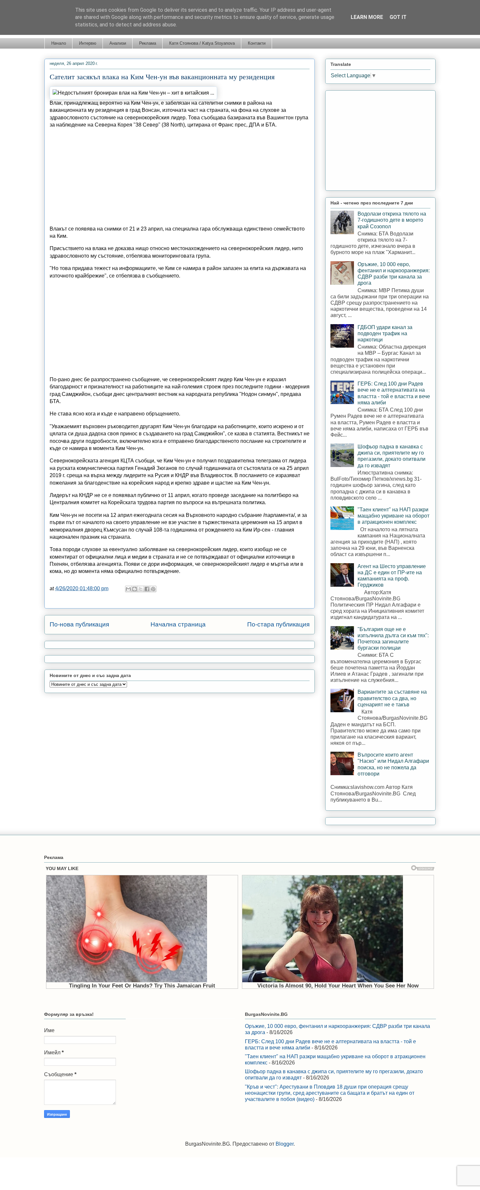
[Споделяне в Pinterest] (153, 589)
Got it (398, 17)
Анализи (117, 43)
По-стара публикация (278, 624)
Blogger (285, 1144)
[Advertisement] (180, 174)
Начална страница (178, 624)
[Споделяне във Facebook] (147, 589)
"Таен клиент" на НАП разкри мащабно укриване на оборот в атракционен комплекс (393, 516)
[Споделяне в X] (140, 589)
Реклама (147, 43)
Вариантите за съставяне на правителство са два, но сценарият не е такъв (392, 698)
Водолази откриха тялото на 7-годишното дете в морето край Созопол (392, 220)
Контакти (256, 43)
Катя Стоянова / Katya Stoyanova (202, 43)
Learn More (367, 17)
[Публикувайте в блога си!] (134, 589)
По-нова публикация (79, 624)
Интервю (87, 43)
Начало (58, 43)
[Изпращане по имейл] (128, 589)
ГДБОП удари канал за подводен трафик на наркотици (385, 333)
